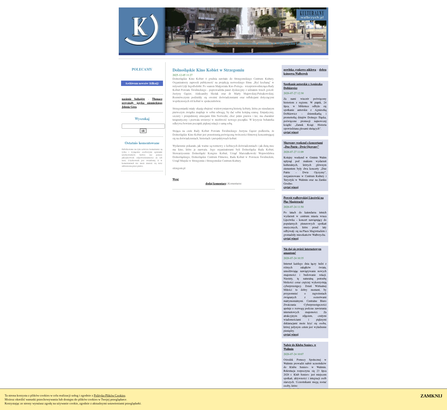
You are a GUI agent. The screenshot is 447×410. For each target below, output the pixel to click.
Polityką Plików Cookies (109, 395)
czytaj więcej (291, 132)
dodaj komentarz (216, 183)
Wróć (176, 179)
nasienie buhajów (133, 99)
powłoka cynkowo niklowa (300, 70)
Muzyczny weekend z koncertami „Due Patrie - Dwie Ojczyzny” (303, 145)
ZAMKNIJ (431, 395)
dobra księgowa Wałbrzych (305, 71)
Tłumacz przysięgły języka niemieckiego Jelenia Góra (142, 103)
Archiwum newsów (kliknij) (142, 83)
